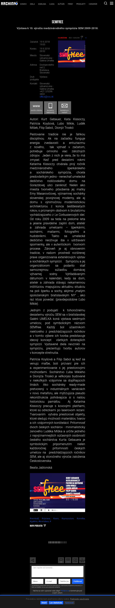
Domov (23, 4)
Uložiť (44, 602)
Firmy (70, 4)
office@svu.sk (46, 97)
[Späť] (33, 560)
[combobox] (105, 3)
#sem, (57, 518)
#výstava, (47, 518)
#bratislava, (44, 521)
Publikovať (78, 581)
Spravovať (69, 602)
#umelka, (81, 518)
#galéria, (34, 521)
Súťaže (61, 4)
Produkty (80, 4)
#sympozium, (69, 518)
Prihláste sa (65, 591)
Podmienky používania (79, 598)
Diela (32, 4)
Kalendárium (62, 38)
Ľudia (51, 4)
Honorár (93, 4)
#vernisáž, (36, 518)
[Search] (105, 3)
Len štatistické (56, 602)
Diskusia (42, 4)
